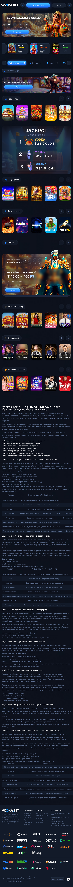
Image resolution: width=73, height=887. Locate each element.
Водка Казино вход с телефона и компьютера (19, 448)
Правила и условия (42, 813)
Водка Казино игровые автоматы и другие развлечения (22, 453)
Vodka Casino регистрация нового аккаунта (18, 451)
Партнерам (39, 822)
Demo (8, 122)
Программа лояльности (27, 816)
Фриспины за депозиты (28, 823)
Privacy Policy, (55, 825)
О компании (27, 813)
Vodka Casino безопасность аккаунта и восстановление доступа (26, 456)
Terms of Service (65, 825)
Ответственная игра (42, 815)
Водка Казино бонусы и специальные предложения (21, 443)
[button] (4, 63)
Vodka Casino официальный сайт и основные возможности (24, 441)
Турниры (26, 820)
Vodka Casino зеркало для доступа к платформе (20, 446)
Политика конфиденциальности (42, 819)
